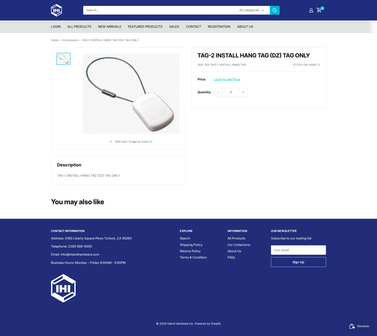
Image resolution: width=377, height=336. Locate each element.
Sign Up (298, 262)
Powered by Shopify (208, 323)
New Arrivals (109, 27)
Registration (219, 27)
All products (70, 40)
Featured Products (145, 27)
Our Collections (239, 245)
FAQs (231, 257)
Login (56, 27)
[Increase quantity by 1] (243, 92)
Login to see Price (227, 79)
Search (185, 238)
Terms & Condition (193, 257)
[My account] (311, 10)
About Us (245, 27)
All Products (79, 27)
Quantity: (204, 92)
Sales (174, 27)
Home (55, 40)
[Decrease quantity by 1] (218, 92)
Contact (193, 27)
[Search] (275, 10)
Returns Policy (190, 251)
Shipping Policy (191, 245)
